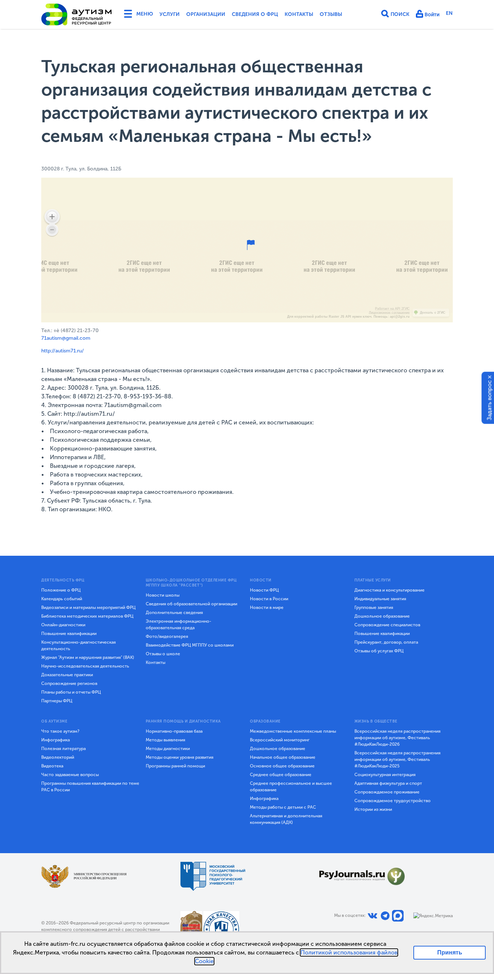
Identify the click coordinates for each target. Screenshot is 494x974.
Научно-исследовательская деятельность (85, 666)
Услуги (169, 14)
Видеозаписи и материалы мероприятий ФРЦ (88, 607)
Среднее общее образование (280, 774)
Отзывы (331, 14)
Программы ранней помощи (175, 765)
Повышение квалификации (69, 633)
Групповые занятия (373, 607)
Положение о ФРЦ (61, 590)
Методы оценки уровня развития (179, 757)
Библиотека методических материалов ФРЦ (87, 616)
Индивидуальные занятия (380, 598)
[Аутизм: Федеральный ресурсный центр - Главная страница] (76, 14)
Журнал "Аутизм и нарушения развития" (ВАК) (87, 657)
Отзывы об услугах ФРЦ (379, 650)
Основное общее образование (282, 765)
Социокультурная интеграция (385, 774)
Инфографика (55, 739)
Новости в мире (267, 607)
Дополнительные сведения (174, 612)
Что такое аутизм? (60, 731)
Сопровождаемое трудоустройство (392, 800)
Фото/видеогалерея (167, 636)
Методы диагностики (168, 748)
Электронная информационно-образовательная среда (178, 624)
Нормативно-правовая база (174, 731)
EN (449, 13)
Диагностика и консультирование (389, 590)
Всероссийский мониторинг (280, 739)
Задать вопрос (489, 400)
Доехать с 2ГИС (433, 312)
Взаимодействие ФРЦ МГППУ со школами (190, 645)
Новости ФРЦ (264, 590)
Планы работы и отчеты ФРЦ (71, 692)
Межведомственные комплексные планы (293, 731)
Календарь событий (61, 598)
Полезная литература (63, 748)
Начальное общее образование (282, 757)
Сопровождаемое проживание (387, 792)
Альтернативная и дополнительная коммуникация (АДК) (286, 819)
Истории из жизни (373, 809)
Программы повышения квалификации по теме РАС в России (90, 786)
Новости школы (162, 595)
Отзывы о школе (163, 653)
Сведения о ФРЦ (255, 14)
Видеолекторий (57, 757)
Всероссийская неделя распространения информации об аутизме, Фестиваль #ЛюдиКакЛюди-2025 (397, 759)
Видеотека (52, 765)
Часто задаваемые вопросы (70, 774)
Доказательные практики (67, 674)
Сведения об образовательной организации (191, 603)
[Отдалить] (52, 230)
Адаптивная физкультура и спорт (388, 783)
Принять (449, 952)
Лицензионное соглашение (389, 312)
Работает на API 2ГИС (392, 308)
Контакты (299, 14)
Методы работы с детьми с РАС (283, 807)
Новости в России (269, 598)
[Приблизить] (52, 216)
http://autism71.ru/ (62, 351)
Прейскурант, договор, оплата (386, 642)
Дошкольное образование (382, 616)
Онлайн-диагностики (63, 624)
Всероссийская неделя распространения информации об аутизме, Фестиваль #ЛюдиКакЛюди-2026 (397, 738)
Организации (205, 14)
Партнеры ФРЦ (56, 700)
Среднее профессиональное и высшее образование (291, 786)
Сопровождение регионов (69, 683)
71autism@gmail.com (65, 338)
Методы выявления (165, 739)
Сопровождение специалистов (387, 624)
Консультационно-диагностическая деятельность (78, 645)
